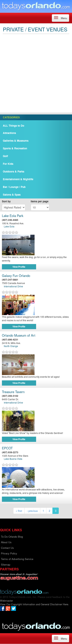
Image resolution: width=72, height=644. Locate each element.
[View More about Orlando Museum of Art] (36, 364)
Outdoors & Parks (13, 171)
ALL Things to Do (13, 125)
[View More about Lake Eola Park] (36, 245)
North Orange (11, 346)
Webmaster (6, 600)
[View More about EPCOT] (36, 477)
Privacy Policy (9, 553)
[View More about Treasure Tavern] (36, 421)
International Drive (13, 286)
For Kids (8, 164)
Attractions (9, 133)
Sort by (6, 201)
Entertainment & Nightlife (18, 179)
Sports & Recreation (15, 148)
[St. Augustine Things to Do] (19, 576)
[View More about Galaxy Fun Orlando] (36, 304)
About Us (6, 542)
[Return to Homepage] (24, 592)
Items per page (39, 201)
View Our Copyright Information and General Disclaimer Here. (34, 604)
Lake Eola (9, 226)
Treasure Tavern (13, 392)
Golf (5, 156)
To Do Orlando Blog (12, 536)
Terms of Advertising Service (17, 559)
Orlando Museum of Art (18, 335)
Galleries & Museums (15, 140)
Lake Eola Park (12, 216)
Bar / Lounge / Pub (14, 187)
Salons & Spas (12, 194)
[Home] (36, 6)
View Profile (18, 266)
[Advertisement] (36, 76)
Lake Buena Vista (13, 458)
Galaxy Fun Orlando (16, 275)
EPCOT (7, 448)
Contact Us (7, 548)
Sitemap (5, 564)
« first (19, 511)
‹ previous (32, 511)
